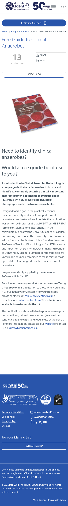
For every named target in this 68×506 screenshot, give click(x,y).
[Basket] (63, 7)
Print (43, 60)
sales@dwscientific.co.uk (39, 296)
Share (43, 55)
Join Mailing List (34, 446)
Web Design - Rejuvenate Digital (49, 499)
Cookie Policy (8, 416)
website (49, 323)
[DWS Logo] (28, 7)
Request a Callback (32, 23)
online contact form (29, 300)
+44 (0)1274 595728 (43, 417)
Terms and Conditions (13, 412)
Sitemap (6, 425)
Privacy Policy (9, 421)
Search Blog (34, 74)
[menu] (53, 7)
